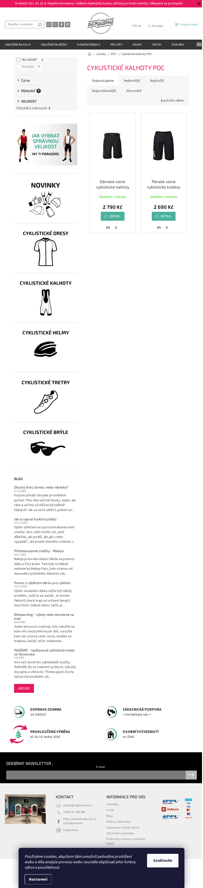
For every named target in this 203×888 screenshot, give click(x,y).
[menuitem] (18, 45)
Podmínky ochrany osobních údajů (125, 841)
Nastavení (38, 879)
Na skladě (32, 59)
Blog (109, 816)
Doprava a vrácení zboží (122, 827)
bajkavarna (70, 830)
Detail (115, 216)
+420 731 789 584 (74, 812)
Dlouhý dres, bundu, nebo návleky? (41, 487)
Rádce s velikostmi (118, 821)
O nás (110, 810)
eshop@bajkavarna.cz (78, 805)
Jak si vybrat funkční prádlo (35, 519)
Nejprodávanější (104, 90)
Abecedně (134, 90)
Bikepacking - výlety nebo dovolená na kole (44, 616)
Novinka (31, 66)
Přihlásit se (191, 775)
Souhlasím (162, 860)
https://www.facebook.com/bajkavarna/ (80, 821)
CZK (135, 26)
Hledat (40, 24)
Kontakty (112, 804)
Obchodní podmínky (120, 833)
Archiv (24, 688)
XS (108, 227)
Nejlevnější (132, 80)
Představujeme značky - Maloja (39, 551)
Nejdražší (157, 80)
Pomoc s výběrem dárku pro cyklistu (42, 583)
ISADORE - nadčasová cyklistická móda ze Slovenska (44, 652)
